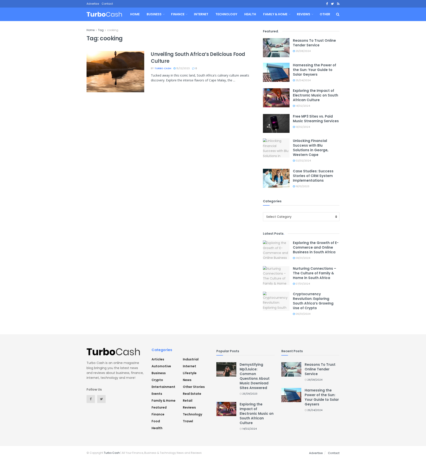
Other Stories (194, 387)
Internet (201, 14)
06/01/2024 (302, 314)
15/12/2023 (183, 68)
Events (157, 393)
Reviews (303, 14)
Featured (159, 407)
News (187, 380)
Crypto (157, 380)
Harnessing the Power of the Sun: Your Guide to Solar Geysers (314, 70)
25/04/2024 (303, 80)
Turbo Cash (162, 68)
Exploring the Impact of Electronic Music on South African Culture (315, 95)
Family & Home (275, 14)
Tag (101, 30)
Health (250, 14)
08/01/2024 (302, 258)
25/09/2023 (249, 393)
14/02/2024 (302, 106)
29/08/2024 (303, 51)
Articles (158, 359)
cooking (112, 30)
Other (325, 14)
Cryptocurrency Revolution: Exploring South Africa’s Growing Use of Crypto (313, 301)
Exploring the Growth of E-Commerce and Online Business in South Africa (316, 247)
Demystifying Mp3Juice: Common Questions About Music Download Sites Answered (255, 376)
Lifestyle (190, 373)
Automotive (161, 366)
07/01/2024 (302, 283)
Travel (188, 421)
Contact (107, 4)
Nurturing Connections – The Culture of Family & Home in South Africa (314, 273)
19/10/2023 (302, 186)
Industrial (191, 359)
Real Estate (192, 393)
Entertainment (163, 387)
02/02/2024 (303, 160)
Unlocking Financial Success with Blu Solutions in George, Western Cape (310, 147)
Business (154, 14)
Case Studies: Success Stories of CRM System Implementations (313, 176)
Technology (226, 14)
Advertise (93, 4)
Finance (177, 14)
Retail (187, 400)
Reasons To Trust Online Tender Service (314, 42)
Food (156, 421)
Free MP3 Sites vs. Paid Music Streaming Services (316, 118)
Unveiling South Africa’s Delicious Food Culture (198, 58)
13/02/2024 (302, 127)
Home (135, 14)
